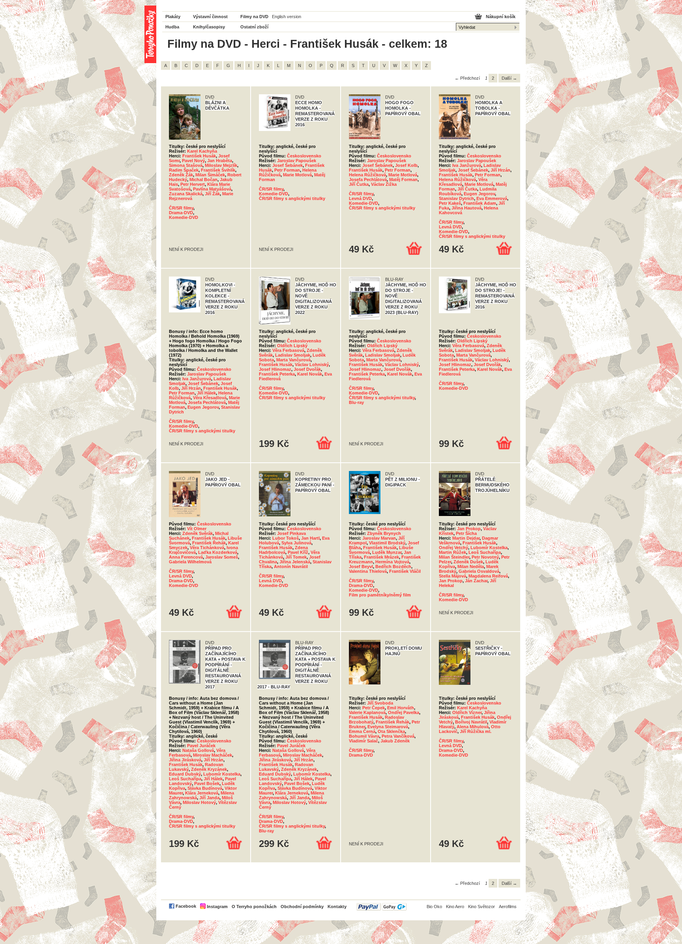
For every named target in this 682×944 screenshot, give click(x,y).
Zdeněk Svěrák (197, 533)
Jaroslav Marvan (379, 538)
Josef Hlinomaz (275, 369)
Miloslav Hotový (199, 802)
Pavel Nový (193, 160)
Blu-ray (356, 402)
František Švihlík (218, 170)
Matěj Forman (403, 179)
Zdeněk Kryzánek (209, 769)
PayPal (381, 906)
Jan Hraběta (219, 160)
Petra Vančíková (398, 736)
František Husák (199, 155)
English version (286, 16)
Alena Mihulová (473, 726)
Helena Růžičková (367, 174)
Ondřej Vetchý (453, 547)
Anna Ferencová (186, 557)
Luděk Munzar (386, 552)
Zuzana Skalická (185, 193)
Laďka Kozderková (217, 552)
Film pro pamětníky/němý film (380, 595)
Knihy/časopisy (209, 26)
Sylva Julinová (296, 542)
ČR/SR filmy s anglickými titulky (292, 198)
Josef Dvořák (307, 369)
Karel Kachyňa (202, 151)
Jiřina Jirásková (185, 759)
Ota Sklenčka (391, 731)
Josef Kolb (406, 165)
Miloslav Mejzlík (221, 165)
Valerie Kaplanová (367, 712)
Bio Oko (434, 906)
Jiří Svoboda (380, 703)
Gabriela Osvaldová (479, 571)
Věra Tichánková (207, 547)
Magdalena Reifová (488, 576)
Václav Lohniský (312, 364)
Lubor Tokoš (285, 538)
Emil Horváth (400, 707)
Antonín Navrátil (291, 566)
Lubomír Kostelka (489, 547)
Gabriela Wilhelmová (190, 561)
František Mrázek (381, 557)
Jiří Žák (212, 193)
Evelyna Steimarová (387, 726)
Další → (509, 78)
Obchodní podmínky (302, 906)
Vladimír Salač (363, 740)
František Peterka (277, 374)
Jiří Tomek (296, 557)
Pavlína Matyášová (212, 189)
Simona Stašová (185, 165)
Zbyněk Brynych (384, 533)
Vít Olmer (196, 528)
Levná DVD (360, 198)
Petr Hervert (192, 184)
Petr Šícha (466, 533)
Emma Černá (362, 731)
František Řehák (209, 542)
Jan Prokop (469, 528)
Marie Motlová (297, 174)
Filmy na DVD (254, 16)
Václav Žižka (384, 184)
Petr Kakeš (450, 203)
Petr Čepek (373, 707)
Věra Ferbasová (288, 350)
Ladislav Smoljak (292, 355)
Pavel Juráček (201, 745)
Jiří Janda (209, 797)
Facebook (186, 906)
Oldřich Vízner (467, 712)
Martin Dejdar (466, 538)
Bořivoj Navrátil (471, 722)
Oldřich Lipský (292, 345)
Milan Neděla (470, 566)
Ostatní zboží (254, 26)
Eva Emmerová (491, 198)
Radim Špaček (184, 170)
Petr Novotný (485, 557)
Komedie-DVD (183, 217)
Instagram (217, 906)
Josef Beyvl (361, 566)
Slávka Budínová (204, 788)
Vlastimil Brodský (387, 542)
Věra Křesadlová (210, 397)
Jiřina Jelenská (294, 561)
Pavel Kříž (298, 552)
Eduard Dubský (185, 774)
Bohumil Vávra (364, 736)
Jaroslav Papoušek (296, 160)
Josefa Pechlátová (368, 179)
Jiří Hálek (206, 393)
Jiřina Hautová (467, 208)
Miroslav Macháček (212, 755)
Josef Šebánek (287, 165)
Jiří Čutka (359, 184)
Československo (304, 155)
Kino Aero (455, 906)
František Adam (479, 203)
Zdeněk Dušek (468, 561)
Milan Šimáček (210, 174)
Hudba (172, 26)
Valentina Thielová (368, 571)
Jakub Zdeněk (395, 740)
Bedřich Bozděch (393, 566)
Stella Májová (452, 576)
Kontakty (337, 906)
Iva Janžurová (466, 165)
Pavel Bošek (206, 783)
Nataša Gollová (198, 750)
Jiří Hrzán (500, 170)
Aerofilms (508, 906)
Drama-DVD (181, 212)
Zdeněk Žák (181, 174)
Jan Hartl (310, 538)
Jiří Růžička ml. (475, 731)
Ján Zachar (476, 580)
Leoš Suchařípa (484, 552)
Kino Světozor (481, 906)
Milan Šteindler (454, 557)
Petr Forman (287, 170)
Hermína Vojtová (392, 561)
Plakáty (172, 16)
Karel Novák (309, 374)
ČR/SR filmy (181, 208)
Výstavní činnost (210, 16)
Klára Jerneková (201, 793)
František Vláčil (405, 571)
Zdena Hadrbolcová (283, 550)
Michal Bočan (203, 179)
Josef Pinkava (291, 533)
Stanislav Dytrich (456, 198)
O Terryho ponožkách (254, 906)
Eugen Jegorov (479, 193)
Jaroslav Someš (221, 557)
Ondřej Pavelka (403, 712)
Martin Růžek (452, 552)
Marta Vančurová (293, 359)
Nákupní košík (500, 16)
